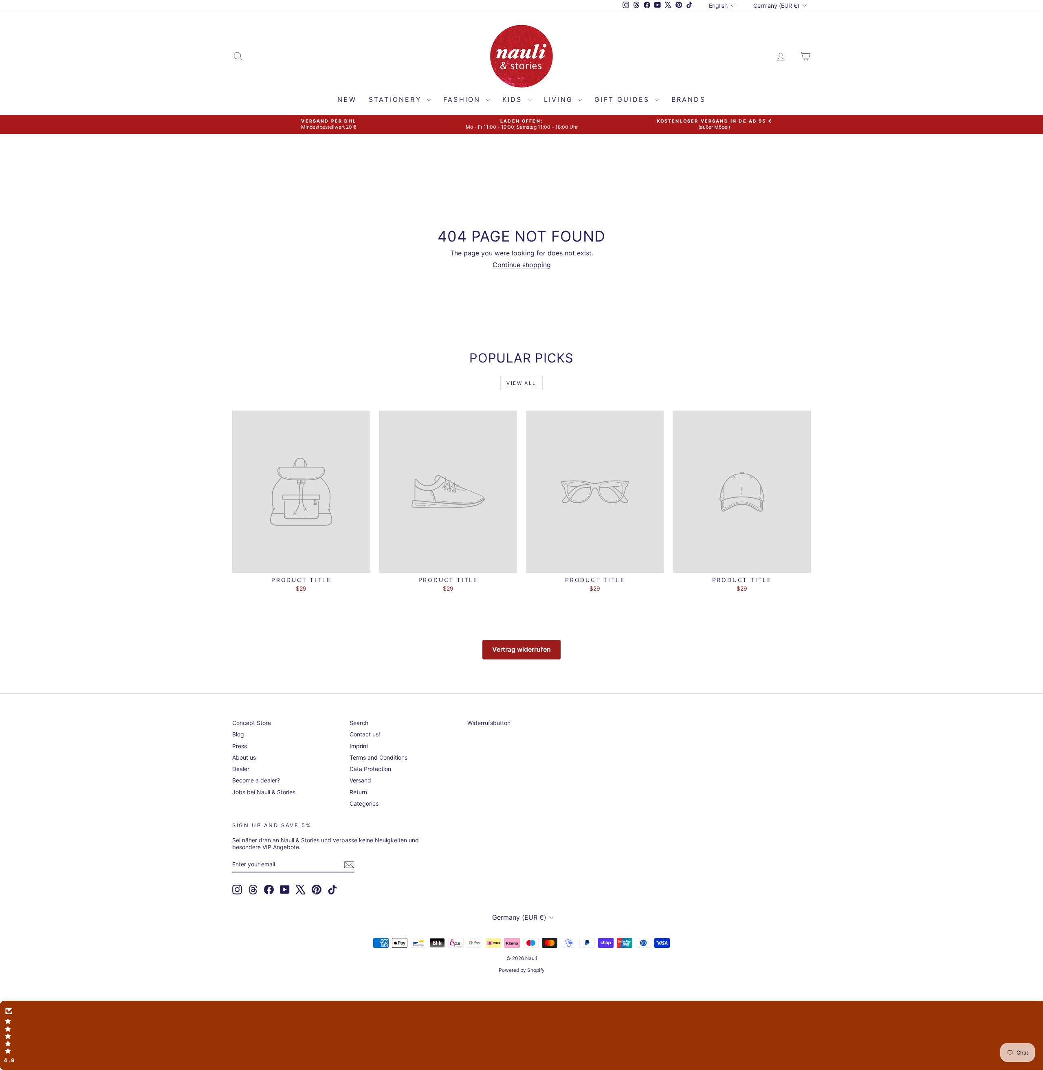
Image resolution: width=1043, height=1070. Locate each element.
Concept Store (251, 722)
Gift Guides (623, 99)
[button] (521, 1035)
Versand (360, 780)
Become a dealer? (256, 780)
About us (244, 757)
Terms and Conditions (378, 757)
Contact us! (365, 734)
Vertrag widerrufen (521, 649)
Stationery (397, 99)
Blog (238, 734)
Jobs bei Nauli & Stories (263, 792)
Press (239, 746)
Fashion (463, 99)
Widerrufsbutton (488, 722)
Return (358, 792)
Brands (688, 99)
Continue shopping (522, 265)
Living (560, 99)
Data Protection (370, 768)
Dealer (240, 768)
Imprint (359, 746)
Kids (514, 99)
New (346, 99)
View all (521, 383)
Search (359, 722)
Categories (364, 803)
